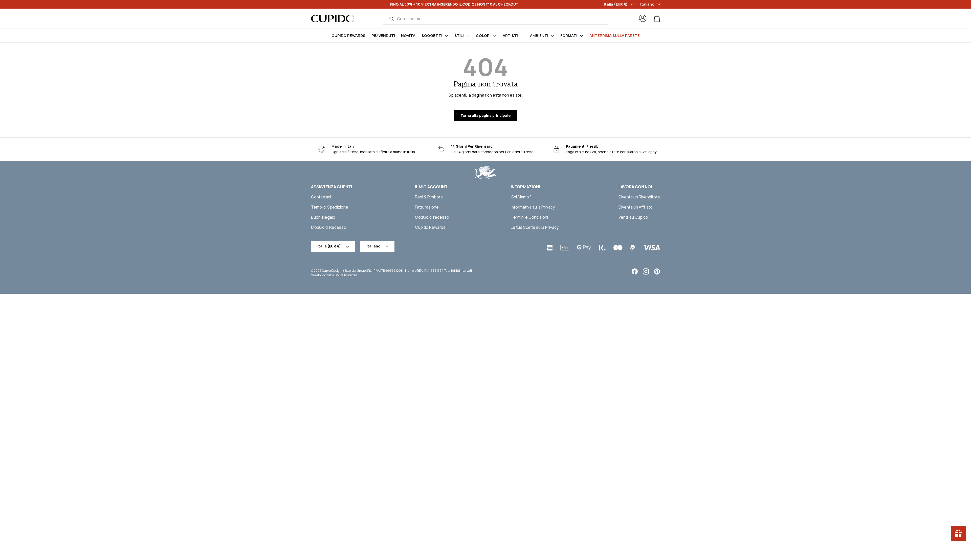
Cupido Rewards (348, 35)
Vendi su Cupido (633, 217)
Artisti (510, 35)
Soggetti (432, 35)
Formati (568, 35)
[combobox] (495, 19)
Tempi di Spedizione (329, 207)
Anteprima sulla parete (614, 35)
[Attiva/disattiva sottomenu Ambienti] (552, 36)
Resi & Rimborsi (429, 197)
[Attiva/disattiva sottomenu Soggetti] (446, 36)
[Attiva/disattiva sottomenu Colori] (495, 36)
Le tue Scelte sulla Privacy (535, 227)
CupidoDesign (332, 270)
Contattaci (321, 197)
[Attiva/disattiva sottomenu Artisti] (522, 36)
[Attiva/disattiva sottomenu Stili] (468, 36)
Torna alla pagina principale (485, 115)
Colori (483, 35)
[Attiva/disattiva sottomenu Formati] (581, 36)
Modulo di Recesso (328, 227)
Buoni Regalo (323, 217)
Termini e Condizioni (529, 217)
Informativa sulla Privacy (533, 207)
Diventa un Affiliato (636, 207)
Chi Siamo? (521, 197)
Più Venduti (383, 35)
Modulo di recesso (432, 217)
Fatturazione (427, 207)
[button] (657, 18)
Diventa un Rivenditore (639, 197)
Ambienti (539, 35)
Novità (408, 35)
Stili (459, 35)
